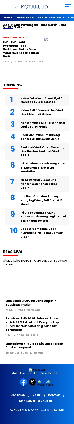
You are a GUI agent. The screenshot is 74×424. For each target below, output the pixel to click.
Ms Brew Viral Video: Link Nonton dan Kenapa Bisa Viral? (39, 184)
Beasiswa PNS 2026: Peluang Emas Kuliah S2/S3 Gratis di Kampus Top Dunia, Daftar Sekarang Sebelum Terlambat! (32, 324)
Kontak (54, 395)
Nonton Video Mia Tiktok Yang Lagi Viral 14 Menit (43, 125)
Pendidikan (25, 18)
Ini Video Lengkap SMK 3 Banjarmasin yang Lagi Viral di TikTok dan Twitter (43, 217)
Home (8, 18)
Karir (36, 395)
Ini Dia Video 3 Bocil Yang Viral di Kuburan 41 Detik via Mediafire (43, 168)
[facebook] (24, 384)
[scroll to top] (68, 400)
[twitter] (33, 384)
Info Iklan (17, 395)
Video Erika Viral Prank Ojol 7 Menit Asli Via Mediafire (41, 100)
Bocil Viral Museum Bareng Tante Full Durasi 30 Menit (40, 137)
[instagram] (41, 384)
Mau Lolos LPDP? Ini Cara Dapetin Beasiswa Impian (31, 303)
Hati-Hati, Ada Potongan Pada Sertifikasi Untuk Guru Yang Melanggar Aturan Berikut (21, 49)
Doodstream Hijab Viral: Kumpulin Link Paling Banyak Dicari (42, 233)
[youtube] (50, 384)
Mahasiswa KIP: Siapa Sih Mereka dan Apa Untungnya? (34, 345)
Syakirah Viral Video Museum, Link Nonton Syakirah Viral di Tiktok (42, 151)
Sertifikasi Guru (51, 18)
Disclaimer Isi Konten (35, 401)
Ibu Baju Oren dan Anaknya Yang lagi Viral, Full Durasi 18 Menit (41, 200)
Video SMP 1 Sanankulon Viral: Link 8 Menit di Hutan (42, 112)
